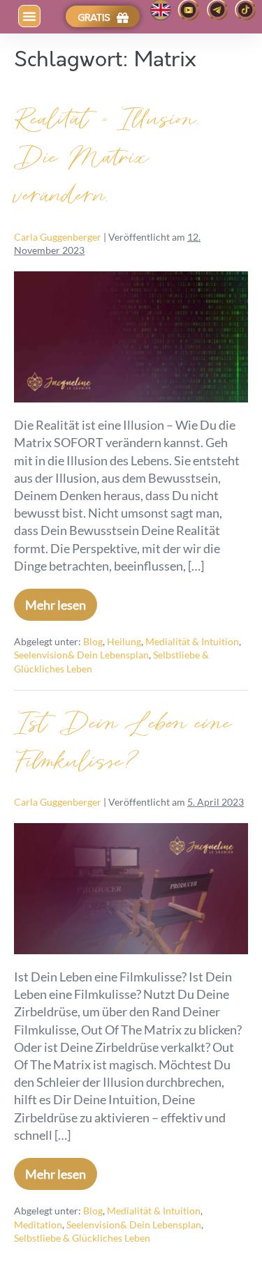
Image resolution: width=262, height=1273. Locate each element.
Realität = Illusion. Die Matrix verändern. (107, 157)
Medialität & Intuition (192, 641)
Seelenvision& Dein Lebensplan (81, 655)
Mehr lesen (61, 600)
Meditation (38, 1224)
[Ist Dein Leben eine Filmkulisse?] (131, 888)
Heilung (124, 641)
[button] (29, 16)
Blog (93, 641)
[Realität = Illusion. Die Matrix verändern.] (131, 336)
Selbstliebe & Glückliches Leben (82, 1238)
